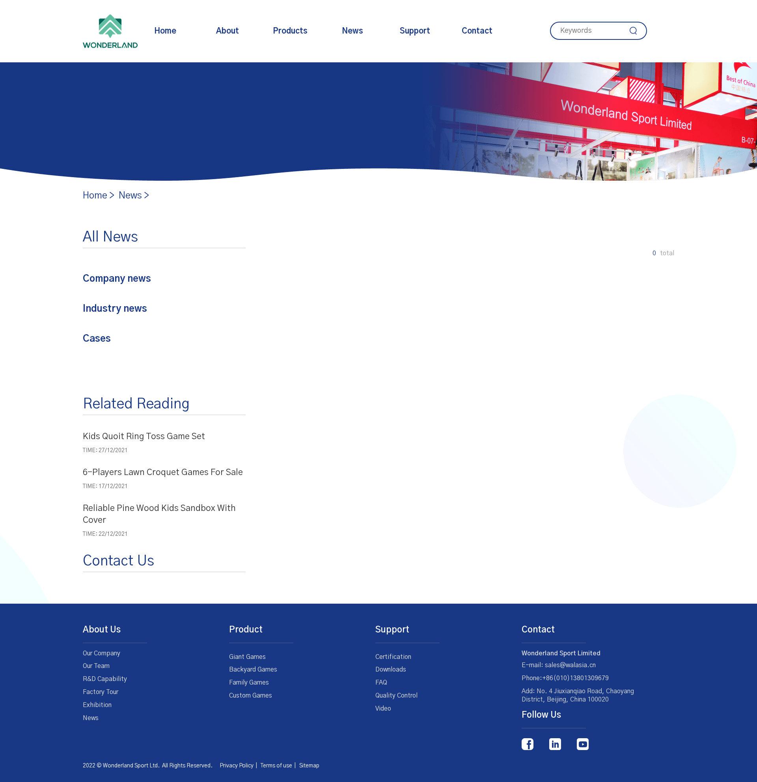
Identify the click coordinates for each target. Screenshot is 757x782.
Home (165, 31)
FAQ (381, 682)
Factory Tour (100, 692)
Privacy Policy (237, 766)
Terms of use (276, 766)
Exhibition (97, 705)
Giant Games (247, 657)
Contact (477, 31)
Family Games (249, 682)
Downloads (390, 669)
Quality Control (396, 695)
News (352, 31)
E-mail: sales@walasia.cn (559, 665)
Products (290, 31)
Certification (393, 657)
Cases (97, 339)
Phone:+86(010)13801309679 (565, 678)
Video (383, 708)
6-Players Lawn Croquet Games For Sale (163, 472)
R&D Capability (105, 679)
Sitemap (309, 766)
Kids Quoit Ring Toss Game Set (144, 436)
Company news (117, 279)
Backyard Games (253, 669)
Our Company (101, 653)
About (227, 31)
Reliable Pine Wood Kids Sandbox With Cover (159, 514)
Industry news (115, 309)
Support (415, 31)
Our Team (96, 666)
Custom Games (250, 695)
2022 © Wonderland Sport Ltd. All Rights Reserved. (151, 766)
